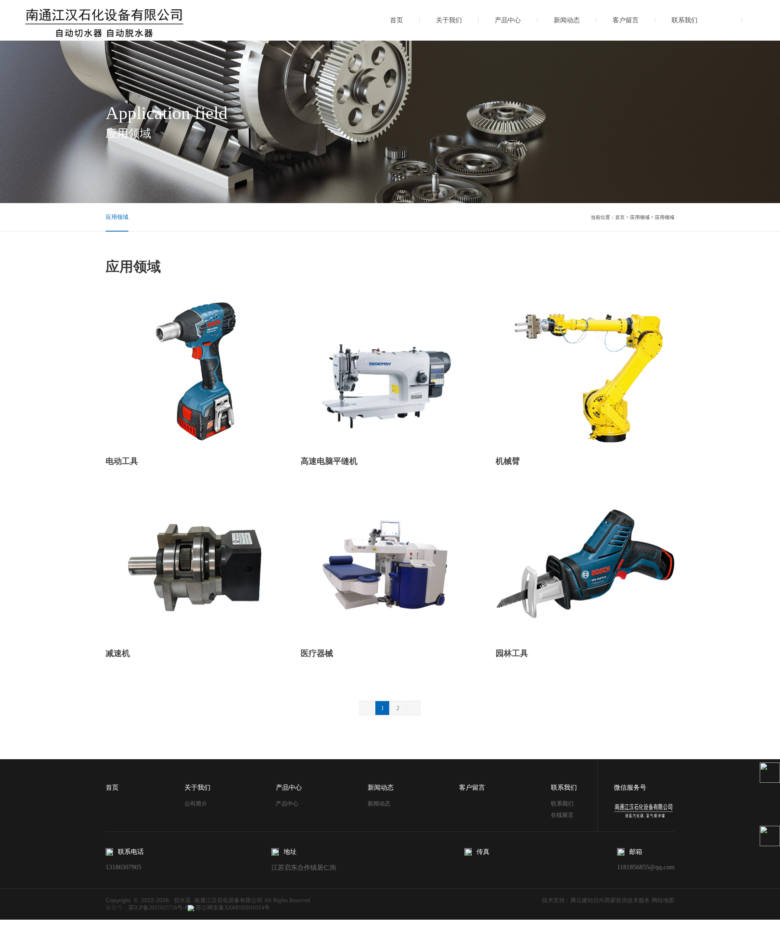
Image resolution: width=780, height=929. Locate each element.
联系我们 (685, 20)
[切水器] (105, 20)
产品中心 (508, 20)
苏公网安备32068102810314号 (232, 908)
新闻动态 (567, 20)
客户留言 (626, 20)
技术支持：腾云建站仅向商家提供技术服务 (596, 900)
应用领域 (117, 217)
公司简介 (195, 804)
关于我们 (449, 20)
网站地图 (663, 900)
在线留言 (562, 815)
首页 (396, 20)
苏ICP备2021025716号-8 (158, 908)
